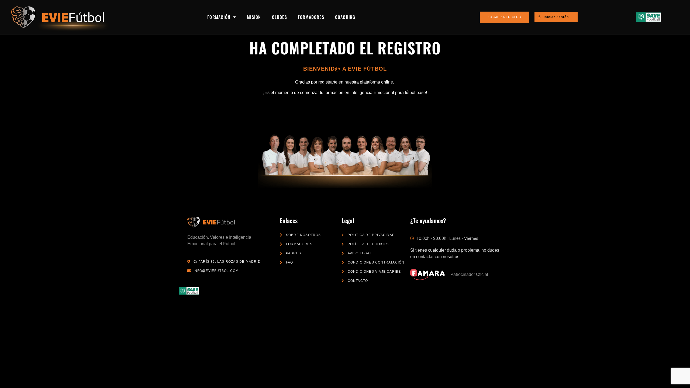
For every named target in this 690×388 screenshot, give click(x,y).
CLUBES (279, 17)
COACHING (345, 17)
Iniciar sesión (556, 17)
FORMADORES (311, 17)
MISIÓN (254, 17)
